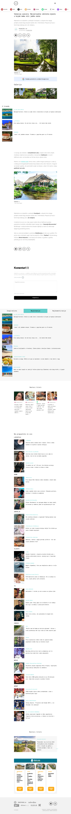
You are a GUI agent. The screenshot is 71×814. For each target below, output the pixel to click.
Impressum (44, 809)
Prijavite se (36, 297)
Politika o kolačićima (53, 810)
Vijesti (14, 9)
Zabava (61, 9)
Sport (21, 9)
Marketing (48, 809)
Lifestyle (37, 9)
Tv (67, 9)
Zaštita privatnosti (46, 810)
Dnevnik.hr (5, 9)
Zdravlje (45, 9)
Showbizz (29, 9)
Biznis (53, 9)
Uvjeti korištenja (54, 809)
